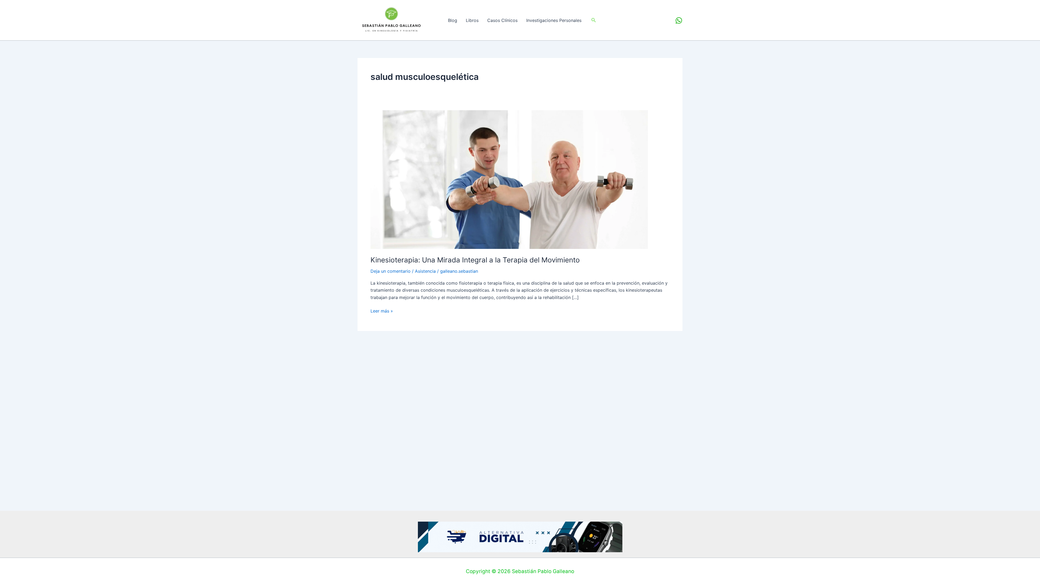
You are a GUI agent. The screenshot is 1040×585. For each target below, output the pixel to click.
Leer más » (381, 310)
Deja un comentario (390, 271)
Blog (452, 20)
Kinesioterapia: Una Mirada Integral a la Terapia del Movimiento (475, 260)
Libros (472, 20)
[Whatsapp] (678, 20)
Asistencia (425, 271)
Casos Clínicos (502, 20)
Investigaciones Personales (553, 20)
